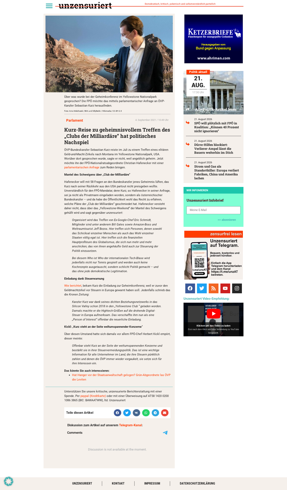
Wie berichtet (72, 285)
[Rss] (213, 288)
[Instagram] (237, 288)
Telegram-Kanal (130, 425)
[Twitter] (202, 288)
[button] (49, 5)
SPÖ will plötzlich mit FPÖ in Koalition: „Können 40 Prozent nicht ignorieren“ (216, 127)
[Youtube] (225, 288)
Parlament (74, 120)
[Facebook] (190, 288)
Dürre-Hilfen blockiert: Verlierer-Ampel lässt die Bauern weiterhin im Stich (213, 148)
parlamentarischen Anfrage (81, 167)
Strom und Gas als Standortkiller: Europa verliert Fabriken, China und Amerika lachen (216, 172)
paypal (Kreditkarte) (93, 396)
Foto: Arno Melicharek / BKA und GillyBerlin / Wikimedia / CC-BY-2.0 (93, 111)
